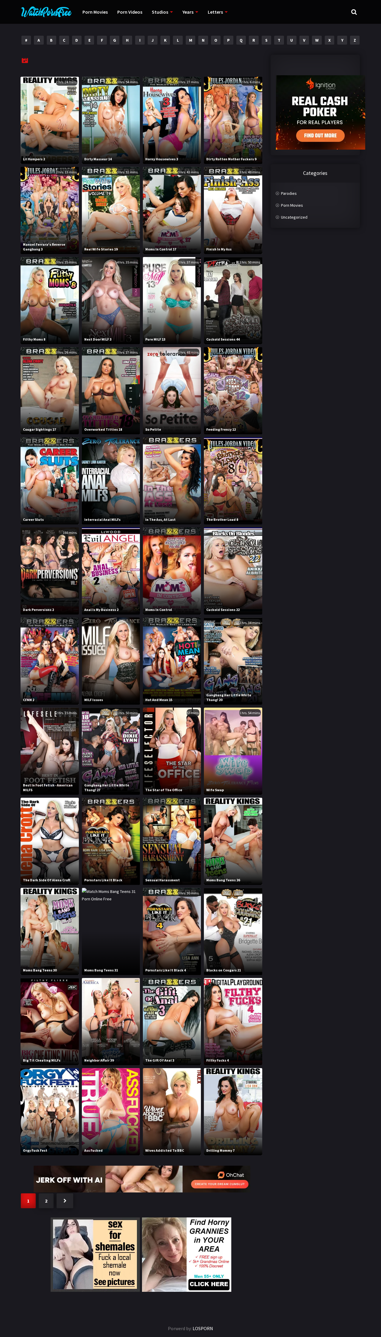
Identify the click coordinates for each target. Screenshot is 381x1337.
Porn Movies (95, 12)
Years (187, 12)
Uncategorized (294, 217)
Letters (215, 12)
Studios (160, 12)
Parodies (289, 193)
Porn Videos (129, 12)
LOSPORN (203, 1328)
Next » (65, 1200)
